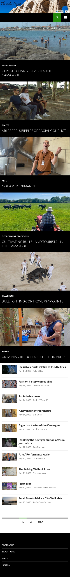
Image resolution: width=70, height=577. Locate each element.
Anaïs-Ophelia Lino (42, 502)
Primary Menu (65, 17)
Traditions (23, 236)
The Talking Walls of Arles (34, 469)
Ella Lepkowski (39, 473)
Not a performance (19, 186)
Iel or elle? (25, 483)
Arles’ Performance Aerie (34, 454)
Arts (4, 181)
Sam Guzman (39, 447)
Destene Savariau (41, 385)
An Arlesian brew (29, 396)
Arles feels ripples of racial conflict (34, 131)
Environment (9, 65)
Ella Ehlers (37, 414)
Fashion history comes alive (35, 381)
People (5, 351)
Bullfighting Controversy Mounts (32, 301)
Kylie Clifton (38, 371)
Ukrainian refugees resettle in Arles (33, 357)
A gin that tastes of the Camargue (39, 425)
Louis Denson (39, 458)
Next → (43, 521)
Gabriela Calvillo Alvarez (44, 487)
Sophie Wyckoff (40, 400)
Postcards (8, 545)
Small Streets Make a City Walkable (40, 498)
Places (5, 125)
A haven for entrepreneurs (35, 410)
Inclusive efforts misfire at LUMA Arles (42, 366)
